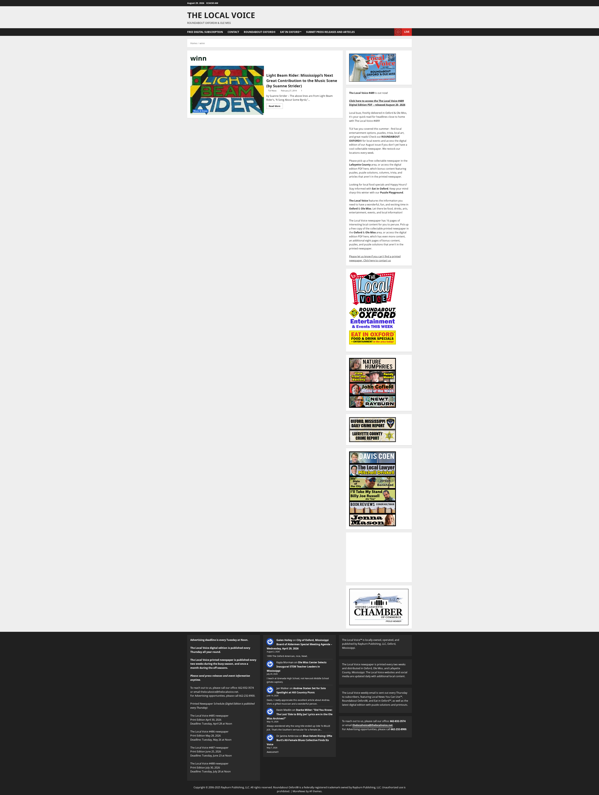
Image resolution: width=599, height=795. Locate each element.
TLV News (272, 90)
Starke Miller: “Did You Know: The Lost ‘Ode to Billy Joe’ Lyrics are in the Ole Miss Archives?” (299, 714)
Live (406, 32)
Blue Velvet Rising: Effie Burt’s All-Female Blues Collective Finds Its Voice (299, 740)
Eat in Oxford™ (290, 32)
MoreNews (299, 791)
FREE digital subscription (205, 32)
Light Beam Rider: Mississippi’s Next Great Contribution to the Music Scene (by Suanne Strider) (227, 90)
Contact (233, 32)
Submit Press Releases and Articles (330, 32)
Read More (276, 106)
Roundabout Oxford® (259, 32)
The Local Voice (221, 15)
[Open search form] (391, 32)
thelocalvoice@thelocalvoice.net (372, 725)
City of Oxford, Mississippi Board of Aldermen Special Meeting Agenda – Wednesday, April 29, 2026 (299, 644)
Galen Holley (284, 640)
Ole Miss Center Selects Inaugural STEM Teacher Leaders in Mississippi (296, 666)
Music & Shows (200, 111)
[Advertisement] (379, 557)
